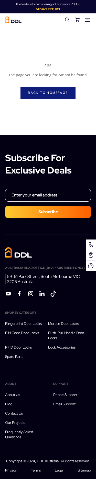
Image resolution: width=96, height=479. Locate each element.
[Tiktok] (53, 294)
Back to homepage (48, 92)
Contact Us (14, 413)
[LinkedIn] (42, 294)
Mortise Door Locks (63, 323)
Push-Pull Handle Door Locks (66, 335)
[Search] (67, 20)
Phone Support (65, 394)
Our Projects (15, 422)
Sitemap (84, 470)
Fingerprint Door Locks (23, 323)
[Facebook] (19, 294)
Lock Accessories (62, 347)
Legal (59, 470)
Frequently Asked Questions (19, 434)
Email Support (64, 404)
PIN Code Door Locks (22, 333)
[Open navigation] (88, 20)
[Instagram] (31, 294)
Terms (36, 470)
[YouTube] (8, 294)
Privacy (11, 470)
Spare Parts (14, 356)
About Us (12, 394)
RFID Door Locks (18, 347)
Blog (8, 404)
